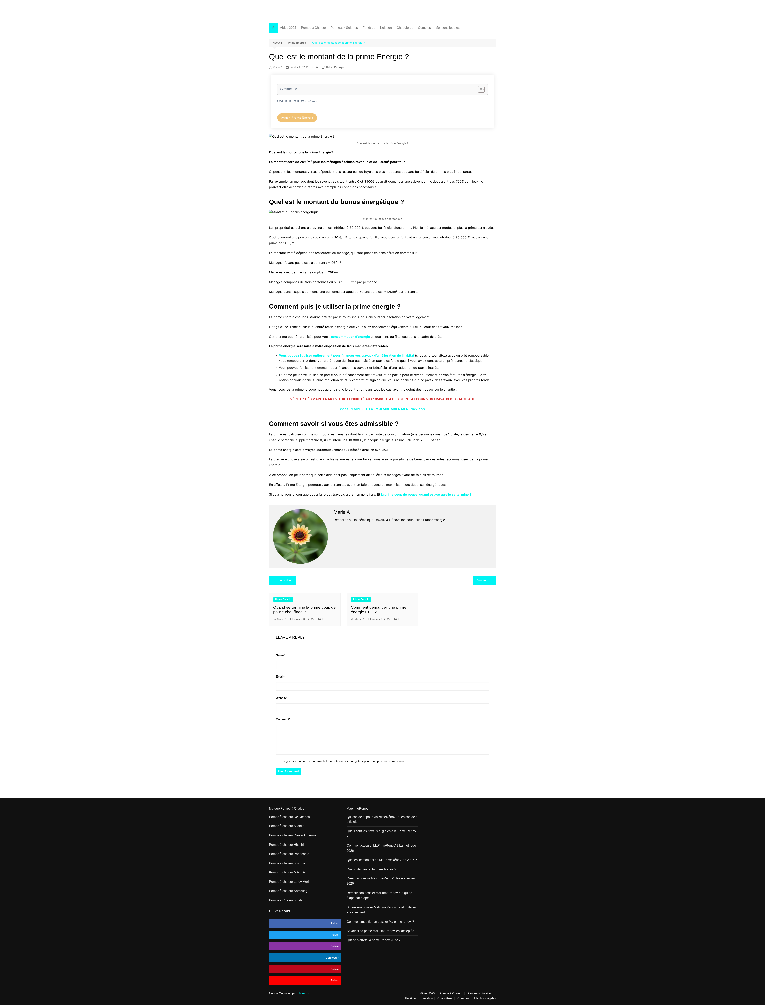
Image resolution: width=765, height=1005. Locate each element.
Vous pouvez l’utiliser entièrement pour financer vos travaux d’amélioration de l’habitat (347, 355)
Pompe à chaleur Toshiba (287, 863)
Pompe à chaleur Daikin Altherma (292, 835)
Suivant (482, 580)
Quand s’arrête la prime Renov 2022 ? (373, 940)
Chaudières (405, 27)
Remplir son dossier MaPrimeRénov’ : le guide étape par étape (379, 895)
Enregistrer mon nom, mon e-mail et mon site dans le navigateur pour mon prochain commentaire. (343, 761)
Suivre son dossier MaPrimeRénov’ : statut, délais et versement (382, 910)
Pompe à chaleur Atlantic (286, 826)
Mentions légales (447, 27)
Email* (280, 676)
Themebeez (305, 993)
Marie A (277, 67)
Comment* (283, 719)
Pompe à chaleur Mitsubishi (288, 872)
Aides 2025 (288, 27)
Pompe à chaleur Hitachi (286, 844)
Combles (424, 27)
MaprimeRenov (357, 808)
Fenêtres (369, 27)
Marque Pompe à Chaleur (287, 808)
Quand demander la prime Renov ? (371, 869)
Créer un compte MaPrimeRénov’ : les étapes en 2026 (381, 881)
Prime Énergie (335, 67)
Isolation (386, 27)
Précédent (285, 580)
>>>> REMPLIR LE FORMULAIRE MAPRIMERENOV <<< (382, 409)
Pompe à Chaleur (313, 27)
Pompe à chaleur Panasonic (289, 854)
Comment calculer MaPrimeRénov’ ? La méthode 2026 (381, 848)
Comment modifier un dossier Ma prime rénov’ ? (380, 921)
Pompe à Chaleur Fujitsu (286, 900)
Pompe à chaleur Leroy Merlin (290, 881)
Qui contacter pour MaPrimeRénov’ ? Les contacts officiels (382, 819)
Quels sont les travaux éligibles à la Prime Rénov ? (381, 833)
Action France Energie (297, 9)
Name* (280, 655)
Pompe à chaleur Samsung (288, 891)
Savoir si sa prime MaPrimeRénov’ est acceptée (380, 931)
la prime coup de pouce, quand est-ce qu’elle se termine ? (426, 494)
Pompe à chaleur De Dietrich (289, 817)
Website (281, 698)
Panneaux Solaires (344, 27)
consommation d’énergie (351, 337)
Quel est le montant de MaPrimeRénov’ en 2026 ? (382, 860)
